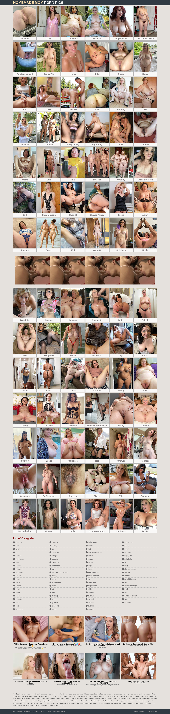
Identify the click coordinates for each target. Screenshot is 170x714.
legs (90, 566)
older (90, 589)
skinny (127, 576)
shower (127, 572)
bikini (17, 579)
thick (126, 589)
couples (54, 559)
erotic (53, 579)
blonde (18, 586)
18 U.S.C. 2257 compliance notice (52, 711)
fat (52, 589)
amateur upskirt (130, 596)
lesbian (91, 569)
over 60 (91, 606)
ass (16, 552)
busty (17, 603)
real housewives (95, 552)
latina (90, 562)
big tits (18, 576)
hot (89, 549)
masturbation (93, 576)
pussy (126, 549)
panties (91, 609)
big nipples (92, 586)
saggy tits (128, 556)
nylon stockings (130, 586)
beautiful (19, 569)
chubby (54, 542)
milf (89, 579)
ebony (54, 576)
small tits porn (130, 579)
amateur (18, 542)
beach (18, 566)
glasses (54, 603)
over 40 (91, 599)
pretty (126, 546)
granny (54, 609)
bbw (17, 562)
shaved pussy (130, 569)
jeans (90, 559)
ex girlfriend (56, 582)
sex (125, 562)
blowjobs (19, 589)
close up (55, 552)
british (17, 596)
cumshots (55, 566)
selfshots (128, 559)
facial (53, 586)
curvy (53, 569)
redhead (127, 552)
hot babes (19, 559)
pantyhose (128, 542)
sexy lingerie (93, 572)
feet (53, 592)
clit (52, 549)
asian (17, 549)
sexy (126, 566)
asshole (18, 556)
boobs (18, 592)
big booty (19, 572)
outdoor (91, 592)
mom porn (92, 582)
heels (90, 546)
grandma (55, 606)
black (17, 582)
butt (17, 606)
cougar (54, 556)
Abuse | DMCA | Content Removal (25, 711)
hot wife (127, 603)
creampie (55, 562)
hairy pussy (92, 542)
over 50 (91, 603)
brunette (18, 599)
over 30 (91, 596)
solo (126, 582)
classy (54, 546)
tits (125, 592)
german (54, 599)
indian (90, 556)
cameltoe (19, 609)
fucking (54, 596)
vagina (127, 599)
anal (17, 546)
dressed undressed (59, 572)
